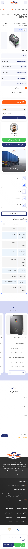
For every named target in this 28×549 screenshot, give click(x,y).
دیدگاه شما (23, 416)
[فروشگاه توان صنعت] (14, 3)
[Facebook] (14, 475)
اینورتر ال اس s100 (23, 25)
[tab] (14, 213)
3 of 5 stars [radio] (22, 437)
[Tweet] (21, 30)
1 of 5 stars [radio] (26, 437)
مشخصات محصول (14, 213)
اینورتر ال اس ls (8, 9)
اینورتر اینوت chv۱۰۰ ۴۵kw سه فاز (18, 338)
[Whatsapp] (7, 475)
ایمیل (24, 407)
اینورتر (14, 9)
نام (25, 398)
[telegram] (19, 30)
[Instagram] (21, 475)
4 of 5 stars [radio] (20, 437)
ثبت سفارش (12, 118)
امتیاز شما (24, 435)
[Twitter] (17, 475)
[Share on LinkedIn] (16, 30)
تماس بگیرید (21, 373)
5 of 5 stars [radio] (19, 437)
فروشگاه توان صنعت (22, 9)
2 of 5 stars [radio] (24, 437)
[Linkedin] (10, 475)
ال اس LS (5, 26)
